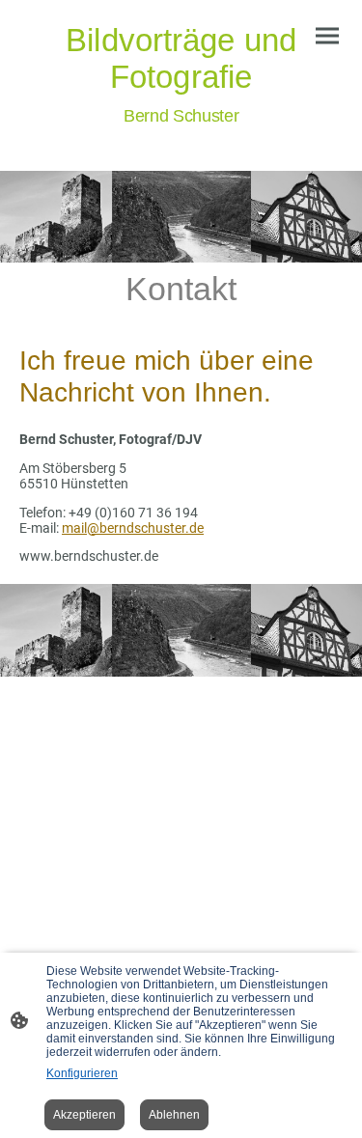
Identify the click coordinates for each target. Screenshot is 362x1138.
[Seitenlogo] (181, 139)
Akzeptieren (84, 1115)
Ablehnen (174, 1115)
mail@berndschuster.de (133, 528)
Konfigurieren (82, 1073)
